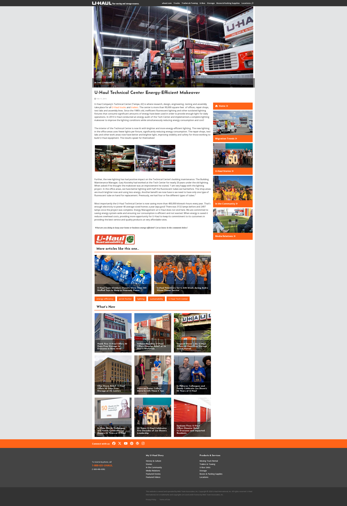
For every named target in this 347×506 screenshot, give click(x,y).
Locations (246, 3)
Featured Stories (153, 474)
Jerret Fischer (125, 298)
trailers (134, 107)
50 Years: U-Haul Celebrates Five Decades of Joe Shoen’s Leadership (152, 430)
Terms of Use (164, 499)
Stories (149, 464)
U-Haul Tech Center (178, 298)
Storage (211, 3)
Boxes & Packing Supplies (228, 3)
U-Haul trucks (118, 107)
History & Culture (153, 461)
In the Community (104, 83)
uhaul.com (167, 3)
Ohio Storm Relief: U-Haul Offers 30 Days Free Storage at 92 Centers (111, 388)
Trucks (177, 3)
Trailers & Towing (190, 3)
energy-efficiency (105, 298)
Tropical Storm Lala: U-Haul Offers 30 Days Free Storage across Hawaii (192, 346)
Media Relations (153, 470)
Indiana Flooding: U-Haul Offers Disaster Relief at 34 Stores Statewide (151, 346)
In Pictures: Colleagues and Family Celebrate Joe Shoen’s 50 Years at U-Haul (192, 388)
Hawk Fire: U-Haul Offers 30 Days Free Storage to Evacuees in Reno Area (112, 346)
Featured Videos (153, 477)
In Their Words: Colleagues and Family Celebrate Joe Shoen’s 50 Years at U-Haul (111, 430)
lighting (140, 298)
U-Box (202, 3)
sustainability (156, 298)
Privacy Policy (151, 499)
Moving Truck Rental (209, 461)
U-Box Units (205, 467)
